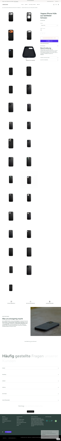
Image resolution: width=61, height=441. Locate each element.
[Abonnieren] (56, 436)
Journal (3, 422)
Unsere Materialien (5, 419)
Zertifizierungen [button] (48, 416)
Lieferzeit (3, 380)
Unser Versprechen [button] (34, 416)
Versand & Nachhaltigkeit (45, 57)
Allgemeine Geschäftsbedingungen (38, 437)
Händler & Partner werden (20, 419)
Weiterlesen (42, 54)
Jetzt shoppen (16, 1)
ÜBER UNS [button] (3, 416)
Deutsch (56, 1)
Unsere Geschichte (5, 418)
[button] (22, 4)
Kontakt (18, 418)
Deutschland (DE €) (50, 1)
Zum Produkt (4, 393)
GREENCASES (23, 437)
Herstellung (4, 374)
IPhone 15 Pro (43, 25)
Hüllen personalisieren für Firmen (21, 422)
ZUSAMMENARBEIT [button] (20, 416)
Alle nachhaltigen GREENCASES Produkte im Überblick (11, 7)
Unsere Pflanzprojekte (6, 400)
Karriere (18, 425)
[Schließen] (57, 431)
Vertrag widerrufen (30, 411)
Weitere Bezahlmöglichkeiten (44, 43)
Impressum (29, 437)
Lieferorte (4, 387)
